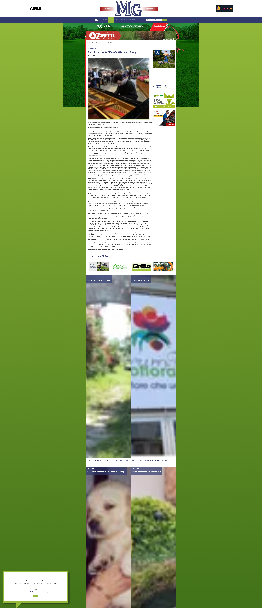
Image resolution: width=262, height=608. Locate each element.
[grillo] (120, 271)
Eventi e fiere (92, 48)
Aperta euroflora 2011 (141, 280)
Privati (37, 583)
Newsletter (141, 20)
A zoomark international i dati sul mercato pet (106, 471)
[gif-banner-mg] (131, 40)
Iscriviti (35, 596)
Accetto (36, 592)
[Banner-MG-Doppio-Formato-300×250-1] (164, 68)
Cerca (164, 20)
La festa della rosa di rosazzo (99, 280)
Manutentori (28, 583)
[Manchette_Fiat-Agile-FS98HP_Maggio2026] (35, 11)
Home (88, 42)
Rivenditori (18, 583)
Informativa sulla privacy (39, 592)
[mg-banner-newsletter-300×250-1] (164, 88)
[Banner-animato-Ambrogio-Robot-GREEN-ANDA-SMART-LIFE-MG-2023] (99, 271)
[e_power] (224, 11)
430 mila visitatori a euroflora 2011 (146, 471)
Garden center (47, 583)
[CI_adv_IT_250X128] (163, 271)
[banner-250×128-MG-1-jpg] (141, 271)
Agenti (56, 583)
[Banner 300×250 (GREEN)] (164, 107)
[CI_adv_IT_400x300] (164, 125)
